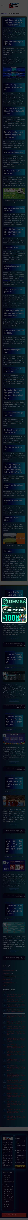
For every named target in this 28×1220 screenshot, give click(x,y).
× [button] (24, 599)
